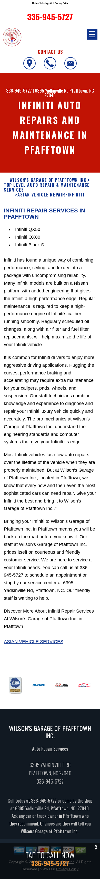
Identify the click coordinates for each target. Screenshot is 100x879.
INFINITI (76, 194)
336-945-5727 (19, 90)
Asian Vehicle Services (33, 641)
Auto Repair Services (50, 748)
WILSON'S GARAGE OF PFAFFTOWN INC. (49, 180)
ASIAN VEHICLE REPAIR (41, 194)
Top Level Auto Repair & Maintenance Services (47, 187)
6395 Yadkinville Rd (51, 90)
